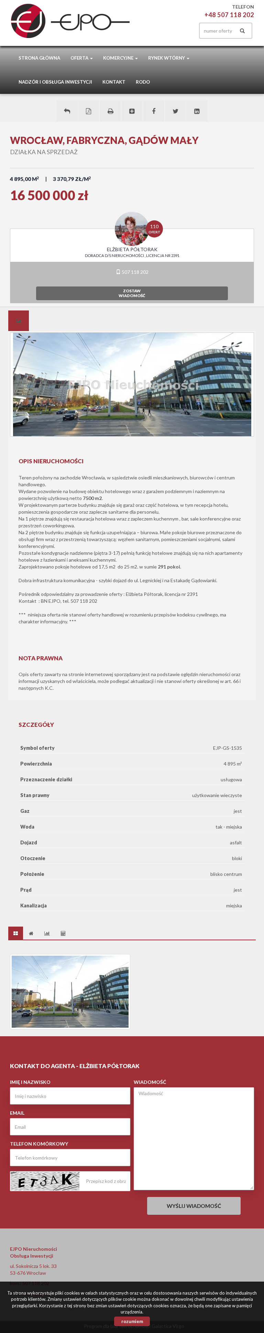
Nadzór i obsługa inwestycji (55, 82)
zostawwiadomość (132, 293)
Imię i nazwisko (30, 1082)
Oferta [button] (79, 58)
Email (17, 1113)
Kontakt (113, 82)
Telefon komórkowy (39, 1144)
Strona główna (39, 58)
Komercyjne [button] (118, 58)
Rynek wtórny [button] (167, 58)
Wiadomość (150, 1082)
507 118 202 (134, 272)
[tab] (18, 320)
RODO (143, 82)
